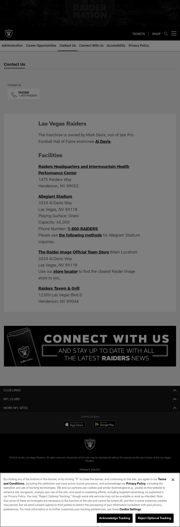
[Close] (173, 480)
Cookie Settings (130, 509)
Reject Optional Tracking (154, 518)
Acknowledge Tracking (114, 518)
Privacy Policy (136, 483)
